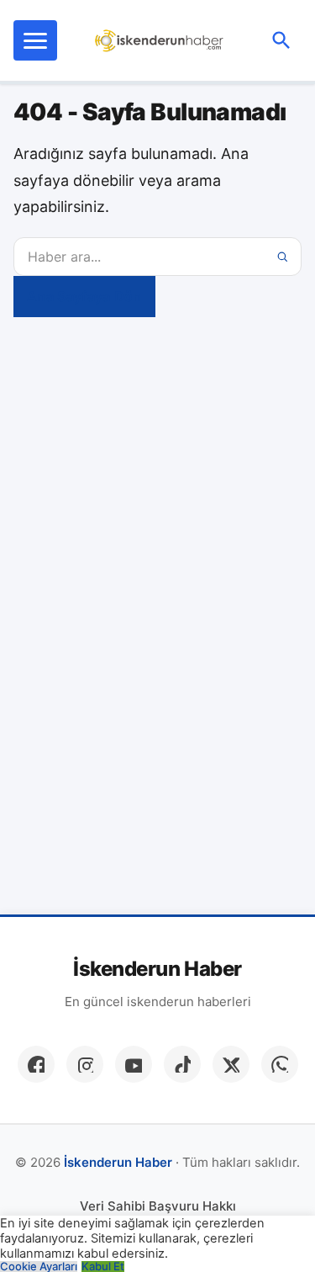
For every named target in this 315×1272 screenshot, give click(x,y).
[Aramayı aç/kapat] (281, 40)
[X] (231, 1064)
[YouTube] (133, 1064)
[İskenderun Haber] (159, 40)
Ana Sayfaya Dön (84, 296)
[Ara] (282, 256)
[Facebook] (36, 1064)
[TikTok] (182, 1064)
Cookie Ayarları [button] (38, 1266)
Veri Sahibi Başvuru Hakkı (158, 1206)
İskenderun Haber (157, 969)
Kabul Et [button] (102, 1266)
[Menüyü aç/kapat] (35, 40)
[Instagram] (84, 1064)
